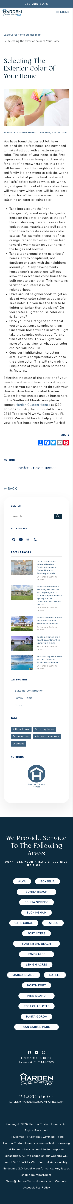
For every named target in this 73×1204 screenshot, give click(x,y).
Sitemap (18, 1137)
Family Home (24, 698)
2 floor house (21, 729)
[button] (14, 540)
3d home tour (21, 736)
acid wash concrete (46, 736)
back (12, 489)
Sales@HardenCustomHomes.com (36, 1102)
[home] (12, 12)
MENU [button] (64, 12)
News (18, 705)
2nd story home (44, 729)
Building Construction (29, 690)
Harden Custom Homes (33, 405)
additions (18, 743)
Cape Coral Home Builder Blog (22, 34)
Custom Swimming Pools (46, 1137)
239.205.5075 (36, 4)
